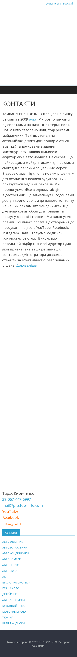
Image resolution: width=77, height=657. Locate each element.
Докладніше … (28, 265)
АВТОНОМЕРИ (11, 559)
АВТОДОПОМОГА (13, 600)
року (33, 119)
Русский (68, 3)
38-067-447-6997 (16, 499)
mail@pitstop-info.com (22, 505)
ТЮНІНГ (7, 617)
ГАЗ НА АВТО (10, 588)
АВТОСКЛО (9, 571)
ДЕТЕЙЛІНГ (9, 594)
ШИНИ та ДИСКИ (13, 623)
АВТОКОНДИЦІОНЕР (15, 553)
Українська (53, 3)
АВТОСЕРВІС (10, 565)
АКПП (5, 576)
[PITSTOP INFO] (6, 90)
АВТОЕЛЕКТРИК (12, 541)
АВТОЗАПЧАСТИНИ (14, 547)
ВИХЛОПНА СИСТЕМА (16, 582)
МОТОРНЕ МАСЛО (14, 611)
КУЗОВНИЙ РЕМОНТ (15, 606)
